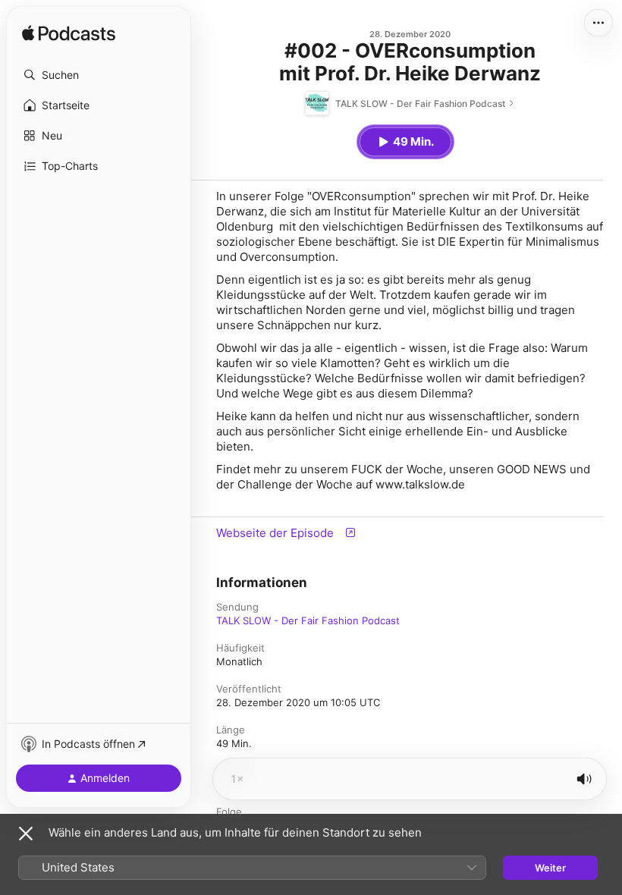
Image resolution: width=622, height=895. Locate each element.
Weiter (550, 868)
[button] (99, 75)
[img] (68, 34)
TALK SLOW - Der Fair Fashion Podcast (308, 620)
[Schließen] (26, 833)
